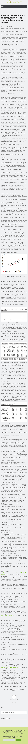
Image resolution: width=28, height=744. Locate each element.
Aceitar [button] (18, 739)
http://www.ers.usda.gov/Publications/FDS (10, 667)
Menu (2, 6)
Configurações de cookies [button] (9, 739)
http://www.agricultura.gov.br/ (7, 615)
